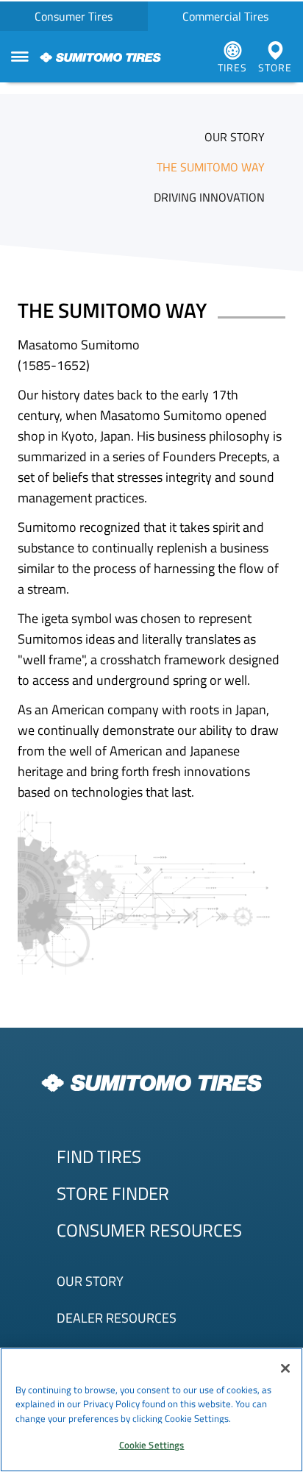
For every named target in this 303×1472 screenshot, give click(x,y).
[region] (151, 1410)
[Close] (285, 1368)
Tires (232, 67)
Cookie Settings (152, 1444)
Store (275, 67)
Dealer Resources (117, 1318)
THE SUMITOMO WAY (211, 167)
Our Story (90, 1281)
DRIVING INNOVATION (209, 197)
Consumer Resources (149, 1230)
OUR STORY (234, 137)
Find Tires (99, 1156)
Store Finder (113, 1193)
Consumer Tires (74, 16)
